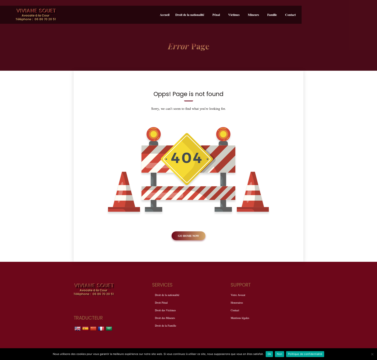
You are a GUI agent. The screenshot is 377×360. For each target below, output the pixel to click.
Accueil (164, 14)
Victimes (234, 14)
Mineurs (253, 14)
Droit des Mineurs (165, 318)
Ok (269, 353)
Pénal (216, 14)
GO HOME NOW (188, 236)
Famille (272, 14)
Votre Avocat (238, 295)
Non (279, 353)
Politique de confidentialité (305, 353)
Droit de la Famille (165, 325)
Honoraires (237, 302)
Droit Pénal (161, 302)
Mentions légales (240, 318)
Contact (290, 14)
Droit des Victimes (165, 310)
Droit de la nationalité (189, 14)
